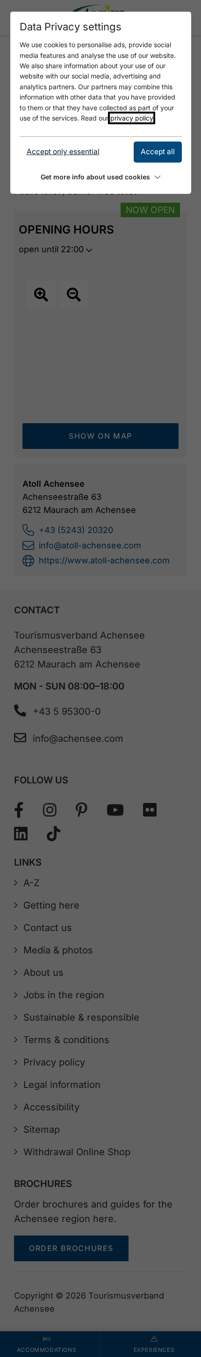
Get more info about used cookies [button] (95, 177)
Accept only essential (63, 151)
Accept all (158, 151)
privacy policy (131, 118)
